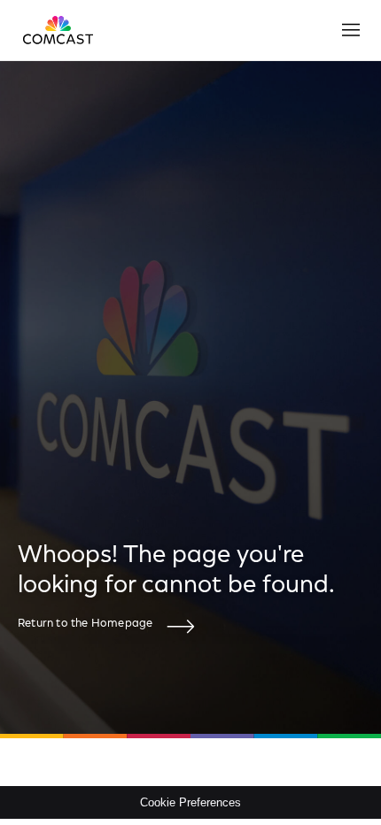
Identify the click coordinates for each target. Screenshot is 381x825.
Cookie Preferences (190, 802)
